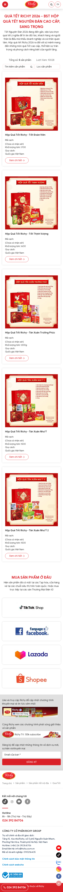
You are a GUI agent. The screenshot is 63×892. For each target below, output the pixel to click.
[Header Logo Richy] (31, 4)
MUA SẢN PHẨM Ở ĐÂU (31, 577)
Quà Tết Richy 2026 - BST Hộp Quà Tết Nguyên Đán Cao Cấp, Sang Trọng (31, 21)
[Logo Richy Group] (9, 775)
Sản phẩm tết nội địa (39, 783)
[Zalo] (59, 862)
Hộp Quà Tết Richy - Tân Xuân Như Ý (26, 431)
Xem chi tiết (15, 160)
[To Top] (59, 883)
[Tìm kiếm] (31, 66)
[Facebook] (27, 801)
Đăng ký (31, 762)
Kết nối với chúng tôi (14, 796)
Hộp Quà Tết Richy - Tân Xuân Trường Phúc (30, 332)
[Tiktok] (59, 855)
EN (58, 4)
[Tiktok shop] (31, 607)
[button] (51, 4)
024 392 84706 (12, 820)
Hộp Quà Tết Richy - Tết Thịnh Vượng (26, 233)
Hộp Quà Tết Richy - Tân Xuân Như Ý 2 (27, 530)
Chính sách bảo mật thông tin (18, 859)
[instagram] (59, 869)
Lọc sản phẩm (44, 66)
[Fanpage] (30, 711)
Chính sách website (13, 864)
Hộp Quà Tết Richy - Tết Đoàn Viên (25, 134)
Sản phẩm (20, 783)
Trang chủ (7, 783)
